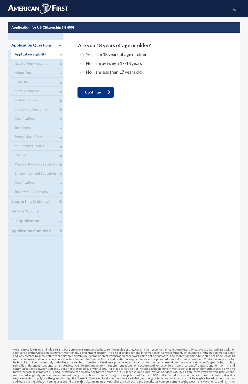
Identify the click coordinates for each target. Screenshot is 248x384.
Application (38, 8)
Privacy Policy (208, 381)
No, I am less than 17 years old (114, 72)
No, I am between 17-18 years (114, 63)
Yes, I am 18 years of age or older (116, 54)
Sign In (236, 9)
